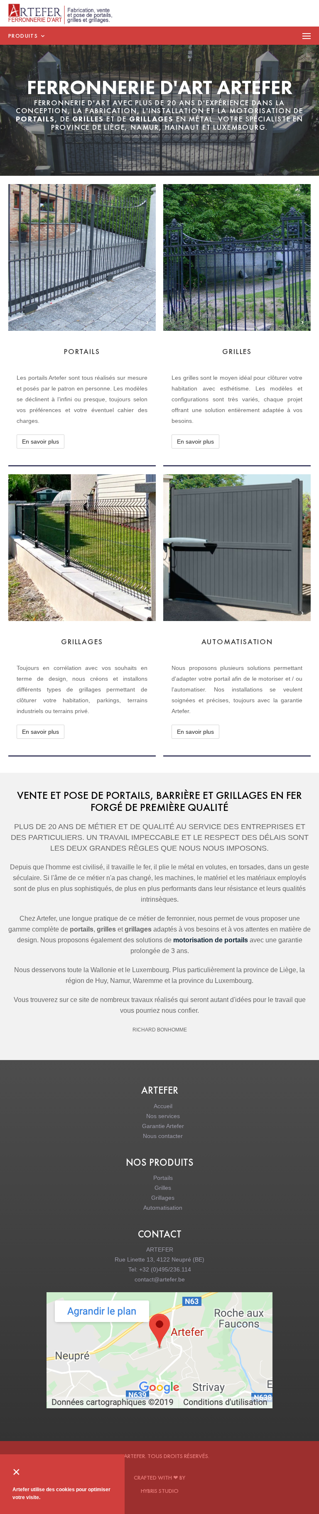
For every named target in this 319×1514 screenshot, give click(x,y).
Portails (163, 1177)
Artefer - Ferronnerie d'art (64, 14)
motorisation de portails (210, 940)
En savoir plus (68, 265)
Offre (106, 265)
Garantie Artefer (163, 1126)
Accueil (163, 1106)
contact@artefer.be (160, 1279)
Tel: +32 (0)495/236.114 (159, 1269)
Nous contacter (163, 1136)
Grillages (162, 1197)
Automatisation (162, 1207)
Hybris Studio (160, 1491)
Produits (24, 35)
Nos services (163, 1116)
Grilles (163, 1187)
